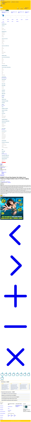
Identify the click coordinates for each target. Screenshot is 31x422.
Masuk (1, 164)
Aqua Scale (26, 19)
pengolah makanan (4, 119)
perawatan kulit (3, 132)
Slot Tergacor (9, 410)
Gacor (8, 408)
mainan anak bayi (4, 158)
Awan (12, 21)
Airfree (12, 19)
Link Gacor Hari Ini (2, 413)
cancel (5, 169)
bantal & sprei (4, 99)
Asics (3, 21)
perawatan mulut (3, 137)
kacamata (3, 28)
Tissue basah (3, 143)
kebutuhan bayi (4, 31)
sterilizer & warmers (5, 108)
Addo (3, 19)
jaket (2, 62)
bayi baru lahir (3, 80)
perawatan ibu (4, 140)
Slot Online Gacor (10, 406)
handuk (3, 152)
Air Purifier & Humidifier (4, 147)
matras (3, 104)
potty (2, 149)
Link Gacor (1, 407)
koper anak (3, 83)
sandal (2, 42)
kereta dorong (4, 79)
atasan (2, 58)
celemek (3, 111)
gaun (2, 49)
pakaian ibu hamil (4, 65)
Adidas (8, 19)
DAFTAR (21, 8)
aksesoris (3, 53)
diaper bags (3, 93)
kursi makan (4, 128)
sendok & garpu (3, 117)
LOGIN (18, 8)
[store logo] (6, 10)
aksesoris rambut (3, 29)
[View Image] (2, 379)
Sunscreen (3, 133)
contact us (26, 12)
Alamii (17, 19)
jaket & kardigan (3, 52)
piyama (2, 35)
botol (2, 106)
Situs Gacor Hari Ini (2, 411)
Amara (21, 19)
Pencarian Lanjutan (2, 167)
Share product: (2, 196)
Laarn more (9, 182)
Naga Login (1, 415)
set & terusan (3, 34)
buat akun (3, 172)
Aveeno (8, 21)
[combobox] (3, 166)
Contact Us (25, 8)
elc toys (2, 161)
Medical (3, 146)
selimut (3, 97)
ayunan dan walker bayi (5, 155)
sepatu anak (3, 41)
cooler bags (3, 126)
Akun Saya (1, 163)
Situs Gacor (1, 405)
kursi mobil (3, 85)
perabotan (3, 102)
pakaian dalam (3, 63)
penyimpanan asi (3, 125)
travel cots (3, 91)
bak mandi (3, 151)
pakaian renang (4, 55)
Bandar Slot (1, 409)
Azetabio (17, 21)
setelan (2, 72)
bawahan (3, 48)
